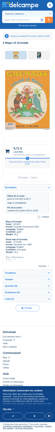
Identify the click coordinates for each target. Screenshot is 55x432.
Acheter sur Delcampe (13, 382)
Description (10, 187)
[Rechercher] (49, 20)
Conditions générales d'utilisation (17, 426)
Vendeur (9, 279)
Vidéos (6, 367)
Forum (6, 364)
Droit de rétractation (24, 428)
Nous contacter (10, 347)
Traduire (45, 217)
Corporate (8, 340)
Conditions (10, 273)
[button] (42, 20)
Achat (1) (9, 299)
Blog (5, 357)
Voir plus (42, 266)
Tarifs (5, 343)
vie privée (39, 426)
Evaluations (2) (12, 292)
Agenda (6, 361)
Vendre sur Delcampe (13, 385)
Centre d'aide (9, 378)
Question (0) (11, 286)
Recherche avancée (28, 25)
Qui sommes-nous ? (12, 336)
